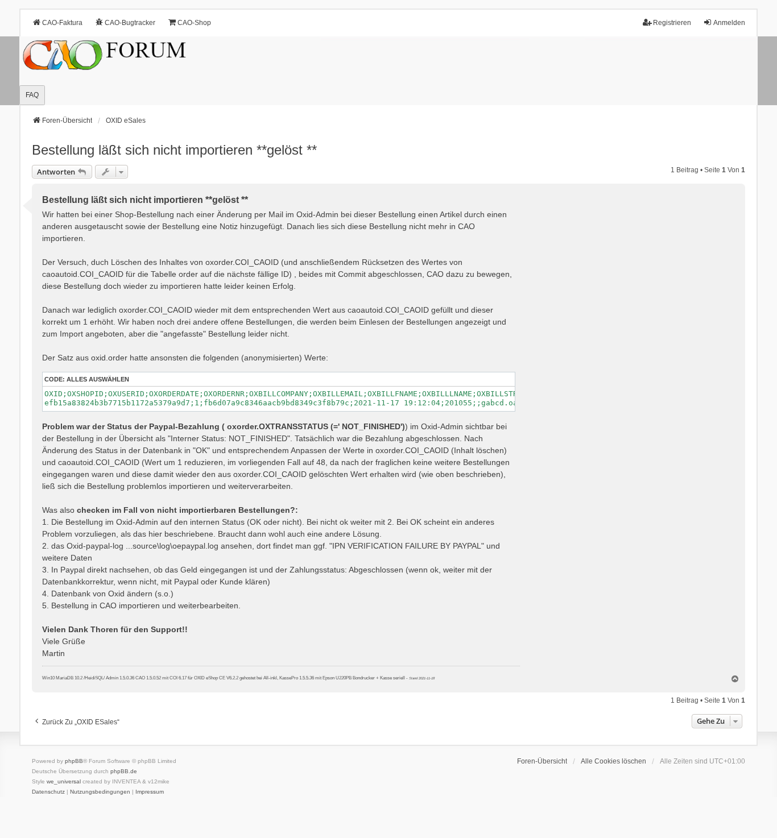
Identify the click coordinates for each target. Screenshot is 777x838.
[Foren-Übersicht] (388, 70)
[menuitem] (48, 792)
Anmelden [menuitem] (729, 23)
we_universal (64, 781)
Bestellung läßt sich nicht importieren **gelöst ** (174, 149)
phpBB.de (123, 771)
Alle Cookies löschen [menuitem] (613, 761)
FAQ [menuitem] (32, 95)
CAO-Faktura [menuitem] (62, 23)
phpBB (74, 761)
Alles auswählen (98, 379)
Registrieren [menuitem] (672, 23)
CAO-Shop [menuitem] (194, 23)
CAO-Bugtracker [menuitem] (130, 23)
